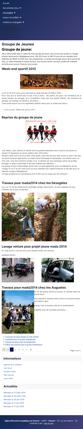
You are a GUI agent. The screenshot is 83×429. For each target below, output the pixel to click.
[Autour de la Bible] (20, 17)
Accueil (6, 3)
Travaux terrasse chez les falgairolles (20, 342)
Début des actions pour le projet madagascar (23, 344)
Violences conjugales (12, 22)
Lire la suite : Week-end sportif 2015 (20, 110)
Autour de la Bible (11, 17)
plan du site (48, 423)
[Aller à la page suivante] (27, 349)
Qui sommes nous (11, 8)
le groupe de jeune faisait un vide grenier (22, 337)
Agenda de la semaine (13, 365)
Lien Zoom (8, 368)
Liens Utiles (8, 378)
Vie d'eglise (8, 13)
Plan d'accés (9, 375)
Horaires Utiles (10, 371)
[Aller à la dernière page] (31, 349)
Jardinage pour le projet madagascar (20, 339)
